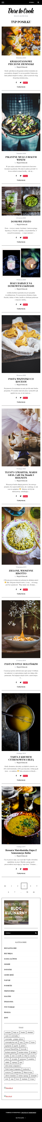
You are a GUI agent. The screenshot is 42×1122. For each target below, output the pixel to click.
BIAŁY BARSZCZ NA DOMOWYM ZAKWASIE (21, 284)
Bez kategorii (10, 948)
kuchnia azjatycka (10, 1052)
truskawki (26, 1069)
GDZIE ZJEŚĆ (9, 975)
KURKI (33, 1052)
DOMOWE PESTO (21, 221)
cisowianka (14, 1036)
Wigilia (7, 1012)
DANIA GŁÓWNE (10, 959)
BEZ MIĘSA (8, 953)
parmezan (23, 1059)
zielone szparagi (23, 1076)
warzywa (8, 1072)
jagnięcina (8, 1046)
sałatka (7, 1062)
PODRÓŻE (8, 986)
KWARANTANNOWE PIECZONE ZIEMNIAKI (21, 63)
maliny (7, 1056)
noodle (19, 1056)
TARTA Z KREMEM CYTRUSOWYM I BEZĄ (21, 758)
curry (21, 1042)
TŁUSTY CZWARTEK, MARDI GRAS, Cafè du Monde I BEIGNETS (21, 475)
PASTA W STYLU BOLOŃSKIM (21, 663)
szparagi (14, 1062)
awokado (8, 1032)
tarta (21, 1062)
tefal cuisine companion (12, 1066)
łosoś (17, 1079)
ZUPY (6, 1018)
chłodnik (30, 1032)
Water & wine (28, 1072)
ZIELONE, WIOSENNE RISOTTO (21, 572)
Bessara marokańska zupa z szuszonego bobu (21, 851)
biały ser (15, 1032)
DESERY (7, 964)
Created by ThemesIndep (28, 1112)
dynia (33, 1042)
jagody (16, 1046)
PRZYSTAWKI (9, 991)
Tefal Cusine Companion (13, 1069)
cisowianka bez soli (11, 1042)
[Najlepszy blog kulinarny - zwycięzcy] (16, 924)
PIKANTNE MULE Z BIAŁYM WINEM (21, 158)
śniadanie (25, 1079)
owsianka (14, 1059)
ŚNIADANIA (8, 1002)
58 (27, 892)
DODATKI (8, 969)
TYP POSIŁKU (9, 1007)
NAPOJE (7, 980)
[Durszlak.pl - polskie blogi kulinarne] (8, 1088)
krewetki (23, 1049)
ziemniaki (34, 1076)
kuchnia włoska (23, 1052)
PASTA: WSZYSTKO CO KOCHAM (21, 380)
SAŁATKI (7, 996)
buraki (23, 1032)
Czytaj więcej (21, 87)
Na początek (20, 1118)
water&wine (17, 1072)
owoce (7, 1059)
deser (27, 1042)
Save (26, 82)
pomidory (31, 1059)
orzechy (32, 1056)
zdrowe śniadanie (10, 1076)
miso (13, 1056)
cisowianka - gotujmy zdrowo (14, 1039)
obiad (26, 1056)
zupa (12, 1079)
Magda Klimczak (22, 67)
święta (32, 1079)
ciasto (7, 1036)
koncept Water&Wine (12, 1049)
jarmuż (23, 1046)
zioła (6, 1079)
